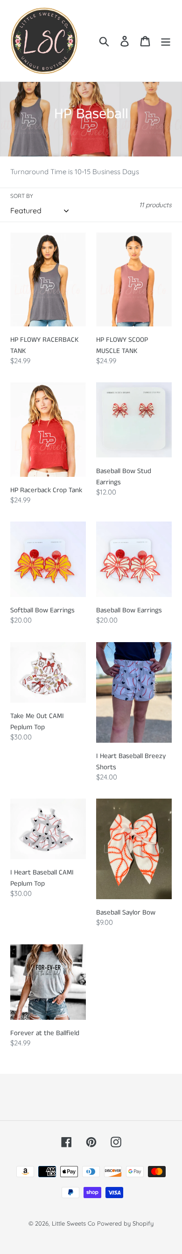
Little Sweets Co (73, 1223)
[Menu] (165, 40)
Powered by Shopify (125, 1223)
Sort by (21, 195)
